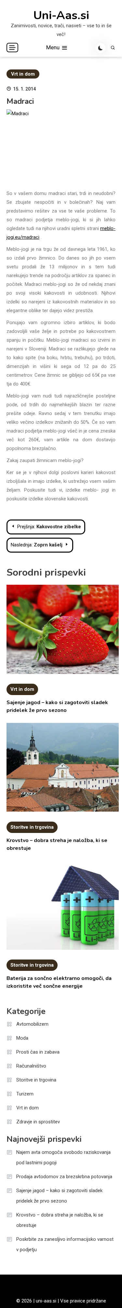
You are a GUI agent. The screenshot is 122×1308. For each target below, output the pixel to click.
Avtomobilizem (32, 1024)
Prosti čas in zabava (38, 1052)
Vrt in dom (23, 74)
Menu (53, 47)
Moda (22, 1038)
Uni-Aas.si (61, 15)
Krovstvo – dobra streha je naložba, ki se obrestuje (59, 1220)
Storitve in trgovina (32, 827)
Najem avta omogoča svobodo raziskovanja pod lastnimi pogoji (63, 1157)
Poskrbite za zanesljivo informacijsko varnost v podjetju (65, 1244)
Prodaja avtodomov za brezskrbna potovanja (64, 1177)
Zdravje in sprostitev (38, 1122)
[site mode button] (100, 48)
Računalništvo (31, 1066)
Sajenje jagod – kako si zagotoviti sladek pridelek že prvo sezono (59, 1196)
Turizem (25, 1094)
